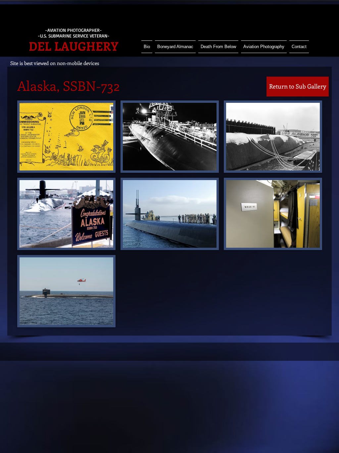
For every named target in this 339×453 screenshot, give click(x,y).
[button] (66, 136)
